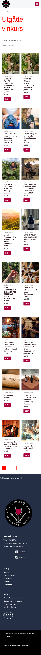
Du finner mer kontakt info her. (13, 546)
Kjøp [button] (7, 99)
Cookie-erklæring (9, 607)
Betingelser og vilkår (15, 598)
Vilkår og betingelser (15, 601)
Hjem (3, 12)
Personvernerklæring (10, 604)
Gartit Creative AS (22, 645)
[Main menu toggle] (37, 4)
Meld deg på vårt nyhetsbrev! (11, 478)
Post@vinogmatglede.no (18, 543)
